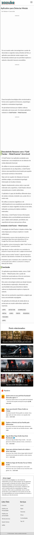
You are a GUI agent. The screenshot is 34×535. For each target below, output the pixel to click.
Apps (4, 320)
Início (21, 505)
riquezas (26, 313)
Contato (4, 505)
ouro (11, 313)
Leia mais (8, 403)
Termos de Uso (6, 518)
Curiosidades (24, 518)
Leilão (3, 525)
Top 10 (22, 521)
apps (4, 309)
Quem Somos (5, 522)
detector (12, 309)
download (22, 309)
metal (4, 313)
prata (18, 313)
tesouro (5, 317)
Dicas (21, 515)
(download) (26, 154)
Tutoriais (22, 511)
